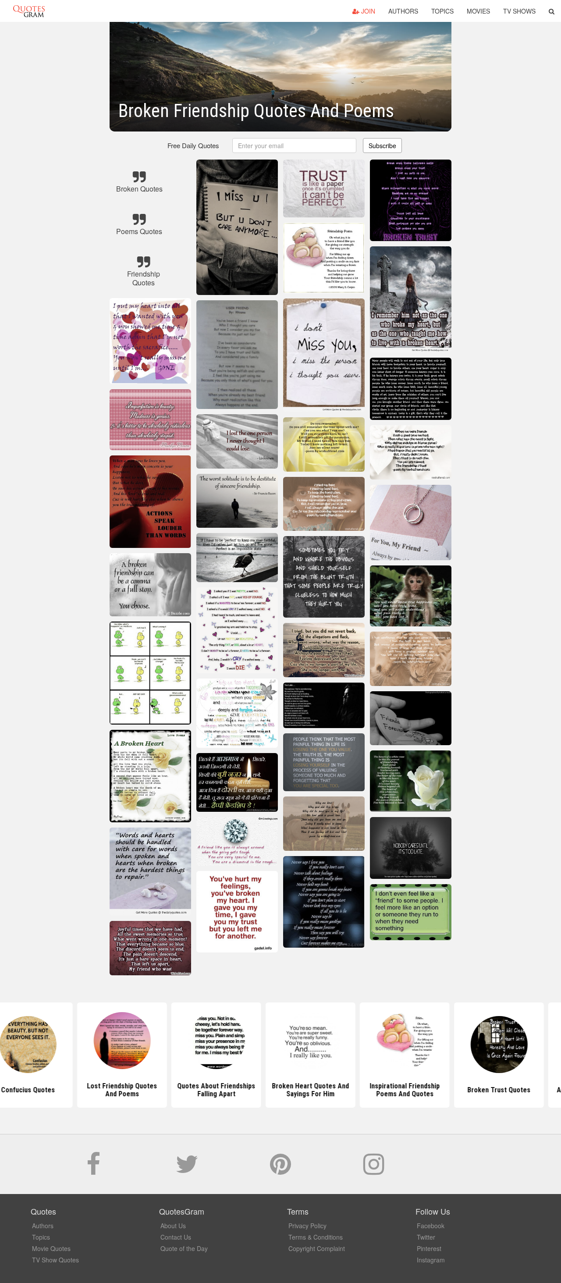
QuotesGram (29, 11)
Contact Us (175, 1237)
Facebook (430, 1225)
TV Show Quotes (55, 1259)
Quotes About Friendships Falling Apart (186, 1090)
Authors (403, 11)
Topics (442, 11)
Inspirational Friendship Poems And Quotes (375, 1090)
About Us (173, 1225)
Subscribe (382, 145)
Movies (478, 11)
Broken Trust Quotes (469, 1090)
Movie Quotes (51, 1248)
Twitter (426, 1237)
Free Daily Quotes (193, 145)
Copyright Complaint (316, 1248)
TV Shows (519, 11)
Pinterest (429, 1248)
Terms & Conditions (315, 1237)
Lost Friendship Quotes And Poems (92, 1090)
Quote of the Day (184, 1248)
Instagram (431, 1259)
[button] (551, 11)
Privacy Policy (307, 1225)
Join (367, 11)
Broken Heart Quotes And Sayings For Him (280, 1090)
